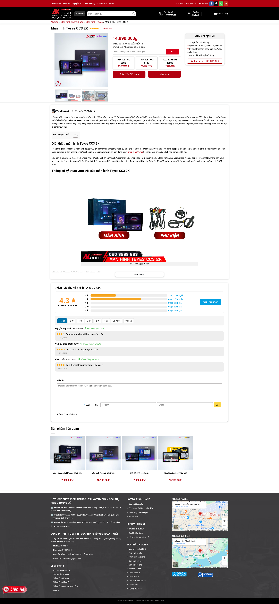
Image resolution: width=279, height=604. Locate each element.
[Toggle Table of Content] (74, 135)
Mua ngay (164, 74)
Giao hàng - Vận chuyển (138, 512)
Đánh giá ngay (210, 302)
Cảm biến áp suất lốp (137, 581)
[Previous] (59, 60)
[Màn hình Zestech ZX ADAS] (175, 453)
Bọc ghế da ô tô (135, 569)
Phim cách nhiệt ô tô (137, 557)
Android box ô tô (135, 553)
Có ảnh (128, 321)
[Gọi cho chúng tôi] (221, 3)
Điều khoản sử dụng (61, 574)
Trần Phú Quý (159, 601)
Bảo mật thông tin (136, 504)
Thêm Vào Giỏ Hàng (129, 74)
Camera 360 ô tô (135, 565)
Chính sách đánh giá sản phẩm (65, 586)
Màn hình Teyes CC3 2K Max (104, 473)
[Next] (103, 60)
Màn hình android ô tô (72, 22)
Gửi (217, 405)
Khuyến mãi (203, 4)
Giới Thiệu (179, 4)
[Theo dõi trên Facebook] (211, 3)
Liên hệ (56, 590)
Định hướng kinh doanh (62, 570)
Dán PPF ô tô (134, 577)
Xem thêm (139, 274)
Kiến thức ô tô (191, 4)
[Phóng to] (58, 83)
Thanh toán (133, 517)
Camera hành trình (136, 561)
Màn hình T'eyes (94, 22)
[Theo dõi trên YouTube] (226, 3)
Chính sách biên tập (61, 578)
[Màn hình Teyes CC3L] (139, 453)
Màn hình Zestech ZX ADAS (175, 473)
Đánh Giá (107, 28)
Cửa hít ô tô (133, 585)
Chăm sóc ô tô (134, 573)
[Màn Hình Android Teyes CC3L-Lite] (67, 453)
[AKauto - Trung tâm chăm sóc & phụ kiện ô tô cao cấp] (62, 13)
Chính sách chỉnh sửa (61, 582)
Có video (116, 321)
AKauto (54, 22)
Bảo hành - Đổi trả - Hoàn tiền (141, 508)
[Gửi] (133, 13)
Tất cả (62, 321)
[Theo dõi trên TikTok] (216, 3)
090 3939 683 (65, 526)
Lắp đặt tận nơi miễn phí (139, 537)
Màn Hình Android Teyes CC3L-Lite (67, 473)
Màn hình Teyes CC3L (139, 473)
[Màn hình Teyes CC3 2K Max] (103, 453)
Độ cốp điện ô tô (135, 589)
